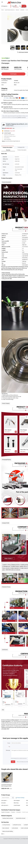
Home (2, 9)
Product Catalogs (20, 797)
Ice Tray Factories (6, 824)
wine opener (3, 800)
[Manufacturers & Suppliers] (14, 2)
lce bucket (3, 802)
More (2, 833)
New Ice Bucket (5, 828)
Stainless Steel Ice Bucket (7, 818)
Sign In (3, 141)
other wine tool (4, 805)
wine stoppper (17, 800)
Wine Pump (16, 802)
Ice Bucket (22, 9)
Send (13, 761)
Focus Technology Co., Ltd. (17, 838)
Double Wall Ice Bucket (20, 818)
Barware (17, 9)
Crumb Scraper (17, 805)
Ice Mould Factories (17, 824)
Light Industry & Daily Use (9, 9)
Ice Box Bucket (15, 828)
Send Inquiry (13, 74)
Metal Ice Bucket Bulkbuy (7, 831)
